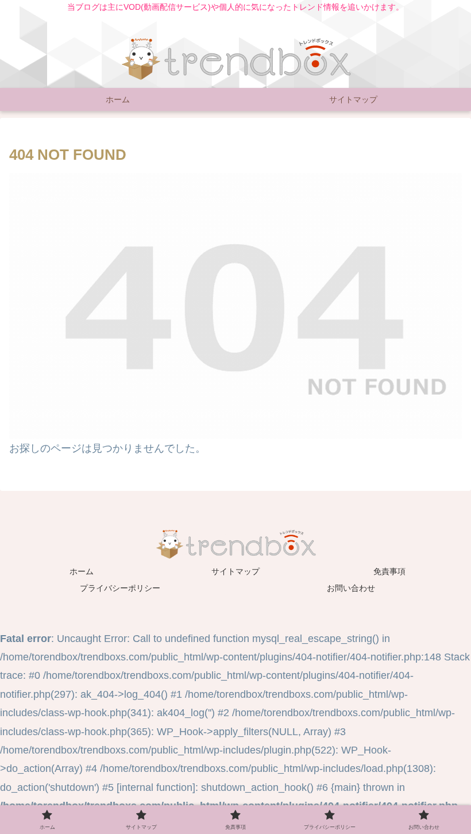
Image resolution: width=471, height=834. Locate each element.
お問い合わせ (351, 588)
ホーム (82, 571)
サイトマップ (235, 571)
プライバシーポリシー (120, 588)
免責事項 (389, 571)
